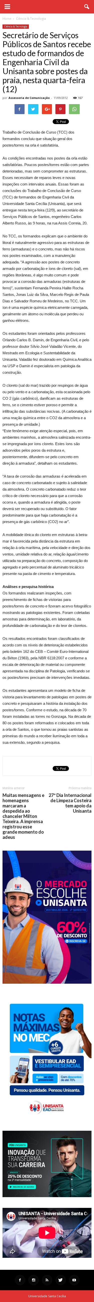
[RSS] (47, 1280)
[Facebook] (20, 1280)
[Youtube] (74, 1280)
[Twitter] (61, 1280)
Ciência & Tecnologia (15, 26)
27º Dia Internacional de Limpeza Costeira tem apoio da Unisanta (70, 803)
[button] (87, 6)
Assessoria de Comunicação (29, 98)
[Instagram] (34, 1280)
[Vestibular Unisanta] (47, 982)
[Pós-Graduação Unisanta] (47, 1196)
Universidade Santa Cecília (47, 1296)
